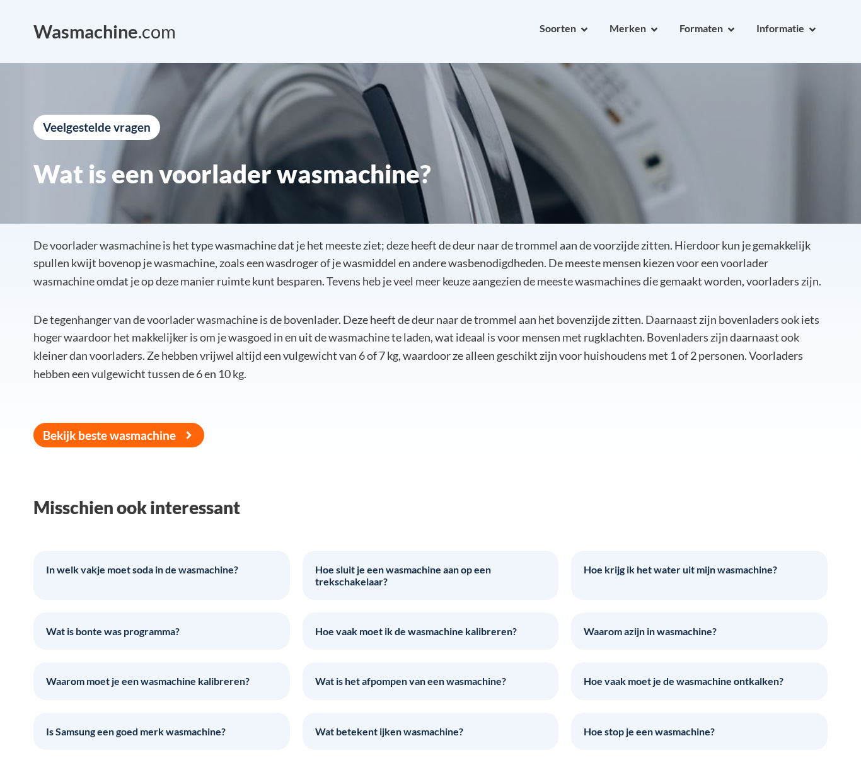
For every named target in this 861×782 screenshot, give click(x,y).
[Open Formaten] (731, 29)
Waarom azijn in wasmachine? (650, 631)
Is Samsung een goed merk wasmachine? (136, 731)
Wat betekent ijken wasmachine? (389, 731)
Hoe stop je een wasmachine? (649, 731)
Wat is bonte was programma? (113, 631)
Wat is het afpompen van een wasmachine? (410, 681)
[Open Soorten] (584, 29)
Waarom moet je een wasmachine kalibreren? (148, 681)
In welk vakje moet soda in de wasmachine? (142, 569)
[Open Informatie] (812, 29)
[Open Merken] (654, 29)
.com (104, 31)
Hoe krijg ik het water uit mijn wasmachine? (680, 569)
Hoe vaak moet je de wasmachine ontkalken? (683, 681)
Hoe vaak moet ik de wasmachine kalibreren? (416, 631)
